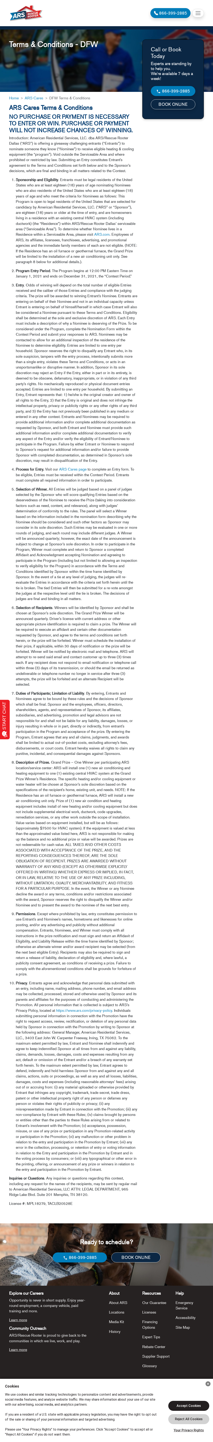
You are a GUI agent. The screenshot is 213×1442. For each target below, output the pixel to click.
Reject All (188, 1419)
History (114, 1331)
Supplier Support (156, 1356)
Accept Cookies (189, 1406)
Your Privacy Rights (189, 1430)
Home (14, 98)
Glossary (149, 1365)
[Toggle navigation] (198, 13)
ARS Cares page (73, 469)
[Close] (208, 1383)
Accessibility (186, 1317)
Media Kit (116, 1321)
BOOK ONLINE (173, 104)
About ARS (118, 1302)
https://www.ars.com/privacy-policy (84, 1010)
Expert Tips (151, 1337)
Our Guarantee (154, 1302)
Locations (116, 1312)
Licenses (149, 1312)
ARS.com (102, 234)
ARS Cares (34, 98)
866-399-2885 (175, 91)
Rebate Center (153, 1346)
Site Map (183, 1327)
